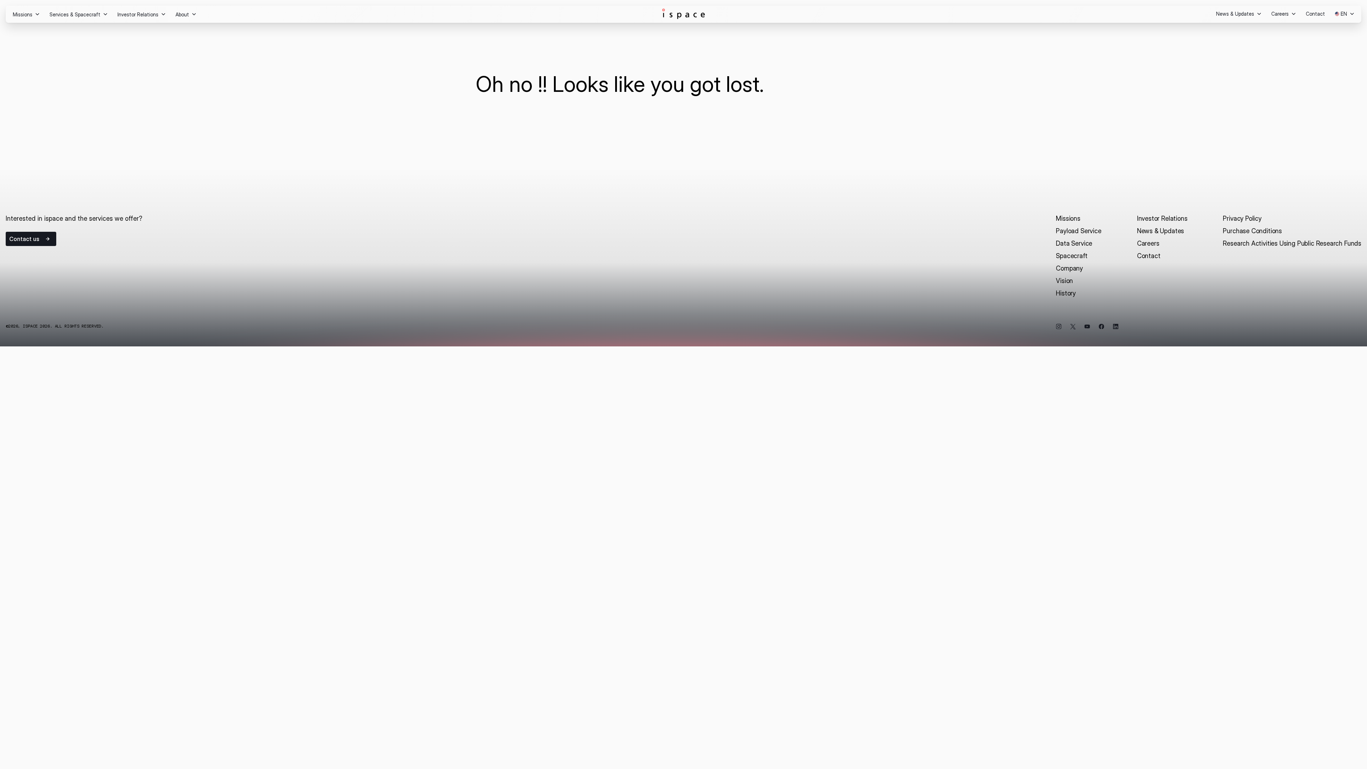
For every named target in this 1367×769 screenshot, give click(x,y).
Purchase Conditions (1252, 231)
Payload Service (1078, 231)
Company (1069, 268)
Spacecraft (1071, 256)
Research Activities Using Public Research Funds (1292, 243)
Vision (1064, 280)
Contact (1149, 256)
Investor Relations (1162, 218)
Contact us (24, 238)
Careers (1148, 243)
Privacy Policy (1242, 218)
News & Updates (1160, 231)
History (1066, 293)
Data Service (1074, 243)
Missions (1068, 218)
